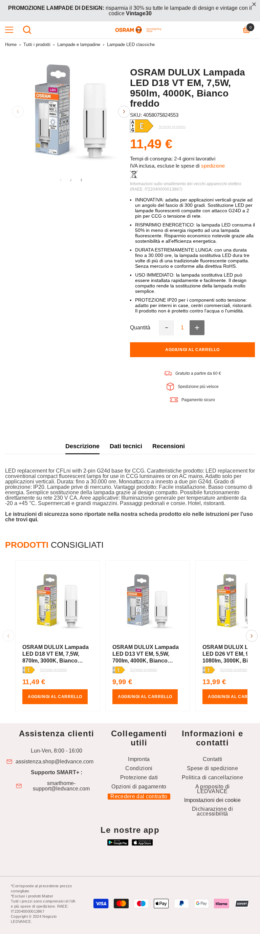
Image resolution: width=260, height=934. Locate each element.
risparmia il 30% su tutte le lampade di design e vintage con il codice (130, 10)
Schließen (254, 4)
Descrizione (82, 446)
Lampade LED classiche (131, 44)
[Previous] (18, 111)
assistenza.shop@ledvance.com (54, 761)
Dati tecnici (126, 446)
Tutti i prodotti (36, 44)
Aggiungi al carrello (192, 349)
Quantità (140, 327)
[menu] (9, 30)
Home (11, 44)
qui (33, 519)
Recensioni (168, 446)
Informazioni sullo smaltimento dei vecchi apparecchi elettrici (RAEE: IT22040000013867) (185, 186)
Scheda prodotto (53, 670)
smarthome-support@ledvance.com (61, 786)
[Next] (124, 111)
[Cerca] (27, 30)
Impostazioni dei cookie (212, 800)
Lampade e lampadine (78, 44)
